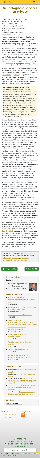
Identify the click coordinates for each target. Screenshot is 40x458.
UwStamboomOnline (25, 59)
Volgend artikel (10, 269)
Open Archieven (18, 450)
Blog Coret (8, 2)
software (17, 260)
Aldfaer (16, 75)
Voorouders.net (7, 61)
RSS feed (29, 415)
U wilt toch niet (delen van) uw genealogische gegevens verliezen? (22, 380)
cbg (9, 258)
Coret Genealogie (10, 415)
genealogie (15, 258)
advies (5, 258)
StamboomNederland (9, 59)
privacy (25, 258)
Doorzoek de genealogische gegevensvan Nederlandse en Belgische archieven (20, 442)
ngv (21, 258)
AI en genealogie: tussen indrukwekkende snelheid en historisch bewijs (22, 299)
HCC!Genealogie (7, 64)
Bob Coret (7, 418)
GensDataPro (6, 75)
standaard (25, 260)
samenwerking (8, 260)
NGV (32, 61)
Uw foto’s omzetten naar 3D (18, 350)
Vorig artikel (30, 269)
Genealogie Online (29, 64)
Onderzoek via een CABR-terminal (20, 315)
